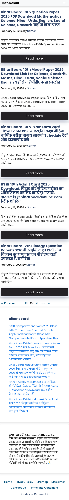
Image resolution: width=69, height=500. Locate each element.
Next (45, 303)
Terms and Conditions (44, 488)
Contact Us (18, 488)
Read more (34, 58)
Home (8, 482)
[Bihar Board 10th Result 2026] (10, 3)
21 (37, 303)
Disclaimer (58, 482)
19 (26, 303)
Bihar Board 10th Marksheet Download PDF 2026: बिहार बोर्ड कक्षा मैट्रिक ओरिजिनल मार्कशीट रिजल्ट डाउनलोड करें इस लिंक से (33, 405)
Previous (8, 303)
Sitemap (42, 482)
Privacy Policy (24, 482)
